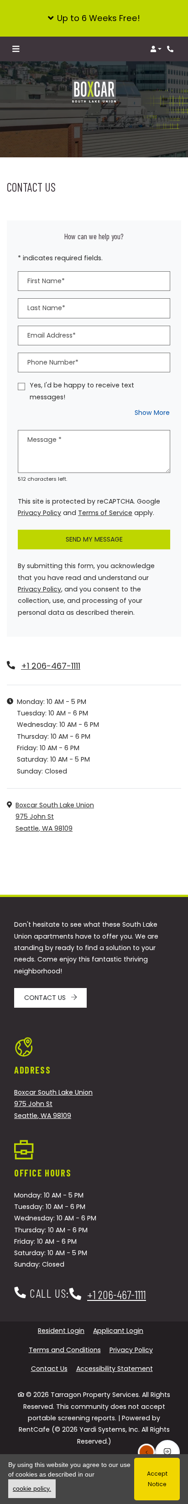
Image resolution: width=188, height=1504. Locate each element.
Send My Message (94, 539)
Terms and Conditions (65, 1349)
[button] (94, 18)
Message (44, 439)
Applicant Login (118, 1330)
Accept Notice (157, 1479)
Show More (152, 412)
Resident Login (61, 1330)
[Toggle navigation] (15, 49)
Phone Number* (52, 362)
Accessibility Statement (114, 1368)
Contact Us (46, 997)
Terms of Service (105, 512)
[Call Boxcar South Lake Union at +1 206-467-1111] (171, 49)
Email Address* (51, 335)
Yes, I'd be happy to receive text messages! (82, 391)
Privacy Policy (39, 512)
